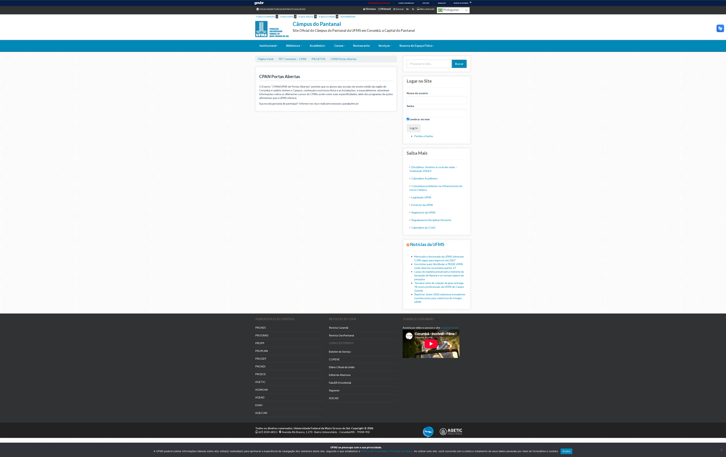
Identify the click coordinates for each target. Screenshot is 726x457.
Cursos (338, 45)
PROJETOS (318, 59)
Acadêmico (317, 45)
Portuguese (451, 10)
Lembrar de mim (419, 119)
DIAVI (259, 405)
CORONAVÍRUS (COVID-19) (379, 3)
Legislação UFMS (421, 197)
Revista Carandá (338, 327)
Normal (399, 9)
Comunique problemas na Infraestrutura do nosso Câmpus (436, 187)
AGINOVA (261, 389)
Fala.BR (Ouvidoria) (340, 382)
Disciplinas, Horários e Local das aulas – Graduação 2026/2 (433, 168)
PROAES (260, 327)
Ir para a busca (306, 16)
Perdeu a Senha (423, 136)
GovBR (259, 3)
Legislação (442, 3)
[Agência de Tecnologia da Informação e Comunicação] (451, 430)
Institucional (268, 45)
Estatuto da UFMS (422, 204)
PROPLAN (261, 350)
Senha (410, 106)
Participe (426, 3)
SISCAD (334, 398)
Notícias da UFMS (427, 244)
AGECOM (261, 412)
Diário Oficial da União (342, 367)
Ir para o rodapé (327, 16)
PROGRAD (261, 335)
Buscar (459, 63)
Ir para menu (286, 16)
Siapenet (334, 390)
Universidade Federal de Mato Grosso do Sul (282, 9)
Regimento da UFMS (423, 212)
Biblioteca (293, 45)
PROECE (260, 374)
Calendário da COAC (423, 227)
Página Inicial (265, 59)
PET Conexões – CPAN (292, 59)
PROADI (260, 366)
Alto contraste (427, 9)
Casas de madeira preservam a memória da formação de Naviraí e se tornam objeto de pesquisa (439, 275)
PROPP (259, 343)
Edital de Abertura (340, 374)
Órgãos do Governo (461, 3)
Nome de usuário (417, 93)
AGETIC (260, 381)
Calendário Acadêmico (424, 178)
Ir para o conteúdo (265, 16)
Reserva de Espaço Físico (415, 45)
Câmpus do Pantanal (317, 24)
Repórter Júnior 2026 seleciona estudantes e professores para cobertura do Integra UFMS (439, 298)
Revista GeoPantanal (341, 335)
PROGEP (260, 358)
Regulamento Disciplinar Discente (431, 220)
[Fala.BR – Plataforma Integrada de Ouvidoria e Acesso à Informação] (428, 431)
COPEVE (334, 359)
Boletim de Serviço (340, 351)
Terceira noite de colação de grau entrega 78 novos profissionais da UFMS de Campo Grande (439, 286)
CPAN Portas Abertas (344, 59)
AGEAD (259, 397)
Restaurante (361, 45)
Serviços (384, 45)
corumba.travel (449, 327)
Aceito (566, 451)
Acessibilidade (348, 16)
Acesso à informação (406, 3)
